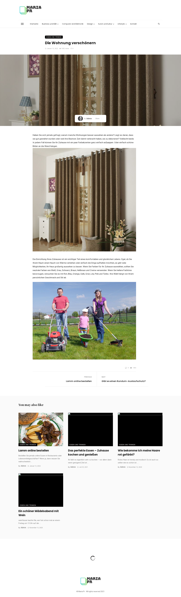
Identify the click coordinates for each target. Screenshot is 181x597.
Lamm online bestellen (79, 381)
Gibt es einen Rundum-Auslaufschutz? (124, 381)
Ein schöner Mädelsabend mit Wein (38, 513)
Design (90, 24)
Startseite (34, 24)
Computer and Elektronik (72, 24)
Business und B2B (49, 24)
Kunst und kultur (105, 24)
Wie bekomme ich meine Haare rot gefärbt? (139, 453)
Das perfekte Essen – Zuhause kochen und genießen (88, 453)
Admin (89, 119)
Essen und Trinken (53, 37)
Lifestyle (121, 24)
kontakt (133, 24)
